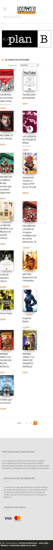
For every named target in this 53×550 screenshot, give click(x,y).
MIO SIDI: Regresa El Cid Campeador (30, 277)
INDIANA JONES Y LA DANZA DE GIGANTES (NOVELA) (28, 360)
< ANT (18, 423)
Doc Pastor (27, 146)
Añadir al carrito (6, 159)
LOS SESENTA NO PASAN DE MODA (29, 139)
